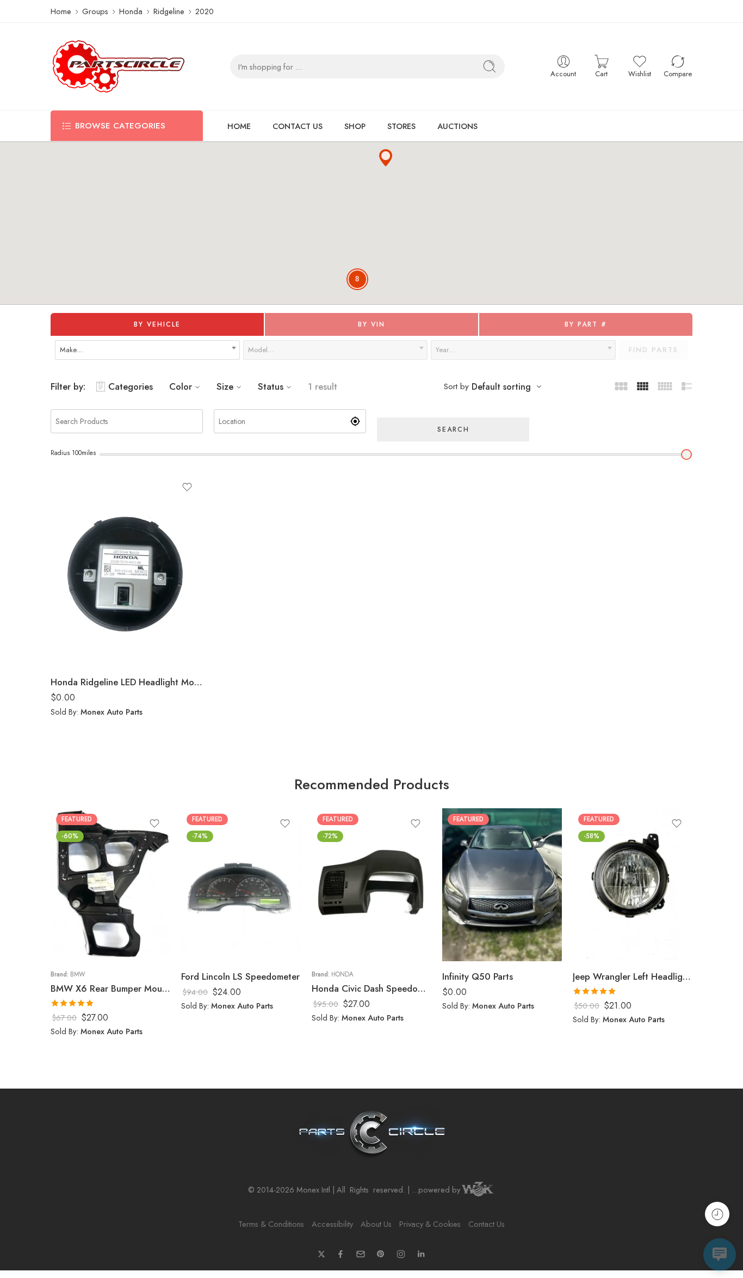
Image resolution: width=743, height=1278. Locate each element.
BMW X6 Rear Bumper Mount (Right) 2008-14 (110, 988)
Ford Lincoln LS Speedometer (240, 976)
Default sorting (501, 386)
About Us (376, 1224)
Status (270, 386)
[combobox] (147, 350)
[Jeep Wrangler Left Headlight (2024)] (632, 884)
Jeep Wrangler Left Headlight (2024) (632, 976)
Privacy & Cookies (430, 1224)
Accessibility (332, 1224)
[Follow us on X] (321, 1254)
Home (61, 11)
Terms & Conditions (271, 1224)
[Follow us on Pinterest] (380, 1254)
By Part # (586, 324)
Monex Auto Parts (112, 711)
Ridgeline (168, 11)
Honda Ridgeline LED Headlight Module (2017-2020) (127, 682)
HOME (239, 126)
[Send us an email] (361, 1254)
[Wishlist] (187, 487)
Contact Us (486, 1224)
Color (180, 386)
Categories (130, 386)
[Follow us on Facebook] (340, 1254)
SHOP (355, 126)
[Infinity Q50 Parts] (502, 884)
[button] (385, 158)
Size (224, 386)
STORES (401, 126)
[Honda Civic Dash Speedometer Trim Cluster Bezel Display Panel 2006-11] (371, 884)
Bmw (77, 974)
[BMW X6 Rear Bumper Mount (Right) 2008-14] (110, 884)
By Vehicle (157, 324)
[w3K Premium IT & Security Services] (477, 1190)
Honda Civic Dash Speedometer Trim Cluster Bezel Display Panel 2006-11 (371, 988)
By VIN (371, 324)
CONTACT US (298, 126)
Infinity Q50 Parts (477, 976)
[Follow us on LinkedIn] (421, 1254)
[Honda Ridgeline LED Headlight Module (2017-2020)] (127, 569)
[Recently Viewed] (717, 1214)
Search (453, 429)
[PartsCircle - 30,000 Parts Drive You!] (119, 66)
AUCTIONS (457, 126)
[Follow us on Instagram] (401, 1254)
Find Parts (653, 350)
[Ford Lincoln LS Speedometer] (241, 884)
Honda (131, 11)
